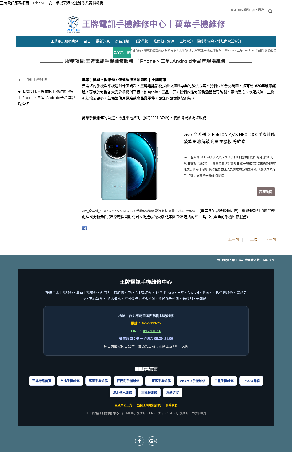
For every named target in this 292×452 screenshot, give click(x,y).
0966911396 (152, 331)
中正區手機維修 (160, 381)
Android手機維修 (192, 381)
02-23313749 (151, 323)
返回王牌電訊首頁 (149, 405)
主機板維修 (149, 392)
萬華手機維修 (98, 381)
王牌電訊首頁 (41, 381)
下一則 (270, 239)
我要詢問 (266, 191)
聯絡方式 (172, 392)
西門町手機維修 (34, 79)
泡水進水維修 (122, 392)
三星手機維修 (224, 381)
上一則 (233, 239)
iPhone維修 (251, 381)
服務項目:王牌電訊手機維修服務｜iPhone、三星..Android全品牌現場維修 (46, 97)
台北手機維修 (70, 381)
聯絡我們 (171, 405)
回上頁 (252, 239)
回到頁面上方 (123, 405)
